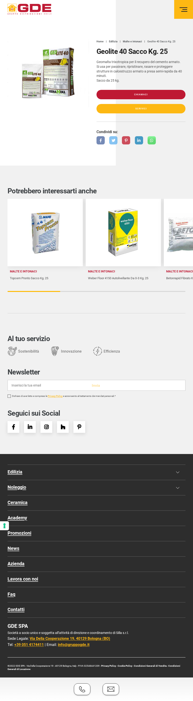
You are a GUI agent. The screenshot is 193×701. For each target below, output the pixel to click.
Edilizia (15, 472)
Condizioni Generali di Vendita (150, 666)
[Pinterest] (79, 427)
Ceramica (18, 502)
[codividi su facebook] (100, 140)
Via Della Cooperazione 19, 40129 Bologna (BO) (70, 638)
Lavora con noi (23, 579)
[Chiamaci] (82, 689)
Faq (11, 594)
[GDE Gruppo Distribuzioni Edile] (29, 9)
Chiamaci (141, 94)
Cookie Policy (125, 666)
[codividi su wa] (152, 140)
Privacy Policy (55, 396)
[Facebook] (13, 427)
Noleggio (17, 487)
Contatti (16, 609)
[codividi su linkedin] (139, 140)
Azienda (16, 563)
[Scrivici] (111, 689)
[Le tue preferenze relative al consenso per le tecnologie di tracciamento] (4, 525)
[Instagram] (46, 427)
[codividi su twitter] (113, 140)
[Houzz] (63, 427)
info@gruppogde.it (73, 644)
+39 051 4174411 (29, 644)
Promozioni (19, 533)
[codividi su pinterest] (126, 140)
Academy (17, 518)
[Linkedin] (30, 427)
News (13, 548)
